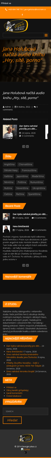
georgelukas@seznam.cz (35, 9)
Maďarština (38, 176)
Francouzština (29, 170)
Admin (8, 106)
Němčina (8, 182)
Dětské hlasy (11, 170)
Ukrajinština (39, 188)
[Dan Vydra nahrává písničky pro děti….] (10, 132)
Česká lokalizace (13, 396)
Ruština (8, 188)
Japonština (22, 176)
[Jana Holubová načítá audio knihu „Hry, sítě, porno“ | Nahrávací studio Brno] (16, 26)
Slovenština (22, 188)
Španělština (34, 194)
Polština (22, 182)
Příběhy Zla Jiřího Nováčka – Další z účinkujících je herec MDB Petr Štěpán (23, 364)
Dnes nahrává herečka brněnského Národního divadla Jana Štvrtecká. (22, 356)
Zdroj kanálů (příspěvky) (17, 390)
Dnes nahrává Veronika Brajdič (20, 371)
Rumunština (36, 182)
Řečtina (20, 194)
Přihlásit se (11, 387)
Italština (8, 176)
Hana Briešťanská (21, 226)
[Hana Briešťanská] (6, 228)
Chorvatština (25, 164)
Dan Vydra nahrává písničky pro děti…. (28, 127)
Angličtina (9, 164)
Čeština (8, 194)
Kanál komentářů (14, 393)
